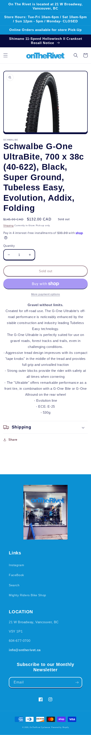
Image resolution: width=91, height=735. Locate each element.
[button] (5, 55)
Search (14, 585)
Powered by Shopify (60, 727)
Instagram (16, 565)
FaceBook (16, 575)
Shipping (8, 225)
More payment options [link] (45, 294)
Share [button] (12, 439)
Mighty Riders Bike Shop (27, 595)
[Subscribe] (77, 682)
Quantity (9, 245)
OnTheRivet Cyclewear (40, 727)
